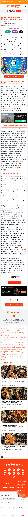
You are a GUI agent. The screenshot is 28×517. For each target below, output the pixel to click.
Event (8, 385)
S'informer (8, 25)
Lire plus (3, 359)
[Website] (14, 316)
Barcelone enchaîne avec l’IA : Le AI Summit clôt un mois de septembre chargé (14, 424)
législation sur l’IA (20, 249)
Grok (21, 31)
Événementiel (12, 385)
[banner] (14, 118)
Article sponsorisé (12, 23)
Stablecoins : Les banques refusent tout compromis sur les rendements (12, 402)
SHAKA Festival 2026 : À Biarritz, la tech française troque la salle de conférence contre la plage (13, 379)
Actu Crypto (12, 15)
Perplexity (15, 31)
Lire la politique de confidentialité (8, 510)
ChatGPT (8, 31)
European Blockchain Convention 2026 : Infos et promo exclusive (13, 447)
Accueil (3, 15)
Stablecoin (14, 25)
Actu (7, 15)
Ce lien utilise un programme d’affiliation (14, 128)
